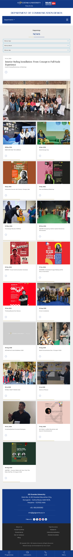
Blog (19, 537)
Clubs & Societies (53, 535)
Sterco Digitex (46, 545)
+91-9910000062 (36, 508)
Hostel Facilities (19, 529)
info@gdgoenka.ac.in (36, 513)
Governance (19, 532)
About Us (19, 527)
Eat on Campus (19, 535)
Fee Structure (53, 527)
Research (53, 529)
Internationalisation (53, 532)
